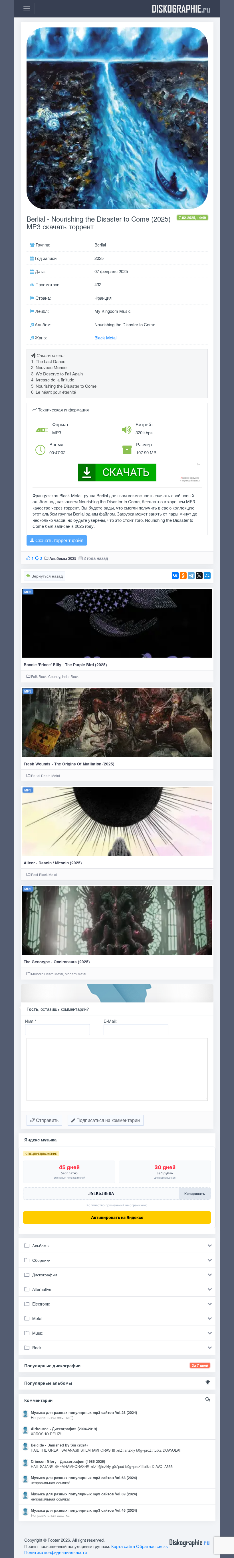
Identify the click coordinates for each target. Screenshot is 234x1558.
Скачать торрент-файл (58, 540)
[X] (199, 575)
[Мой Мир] (207, 575)
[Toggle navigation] (27, 8)
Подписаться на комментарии (107, 1120)
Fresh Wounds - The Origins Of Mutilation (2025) (69, 764)
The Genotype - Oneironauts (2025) (57, 961)
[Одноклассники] (183, 575)
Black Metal (105, 338)
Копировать (194, 1193)
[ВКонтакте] (175, 575)
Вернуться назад (46, 576)
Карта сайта (123, 1546)
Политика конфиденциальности (55, 1552)
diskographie (181, 9)
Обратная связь (152, 1546)
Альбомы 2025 (62, 558)
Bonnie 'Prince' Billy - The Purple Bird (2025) (65, 664)
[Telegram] (191, 575)
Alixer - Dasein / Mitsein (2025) (53, 862)
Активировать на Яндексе (117, 1217)
